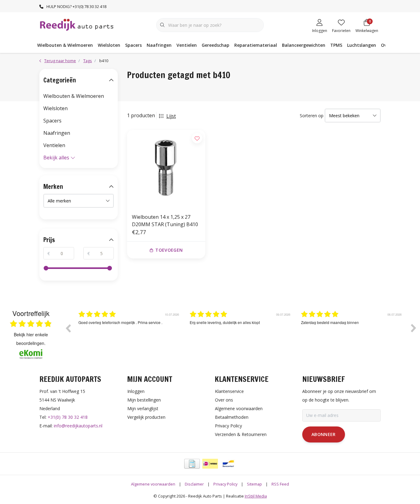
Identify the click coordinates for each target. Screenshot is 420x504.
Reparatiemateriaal (255, 45)
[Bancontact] (228, 464)
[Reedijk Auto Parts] (77, 24)
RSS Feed (280, 484)
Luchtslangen (361, 45)
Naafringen (159, 45)
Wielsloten (109, 45)
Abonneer (323, 434)
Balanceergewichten (303, 45)
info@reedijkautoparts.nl (78, 426)
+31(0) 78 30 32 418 (68, 417)
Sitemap (254, 484)
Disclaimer (194, 484)
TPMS (336, 45)
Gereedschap (215, 45)
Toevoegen (169, 250)
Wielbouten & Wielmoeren (65, 45)
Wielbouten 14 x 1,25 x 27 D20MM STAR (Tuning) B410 (165, 221)
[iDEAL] (210, 464)
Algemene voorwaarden (153, 484)
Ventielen (186, 45)
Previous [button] (68, 328)
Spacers (133, 45)
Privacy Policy (225, 484)
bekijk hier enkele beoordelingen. (31, 338)
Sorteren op (311, 115)
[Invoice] (192, 464)
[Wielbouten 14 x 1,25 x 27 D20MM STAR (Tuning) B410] (166, 169)
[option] (129, 333)
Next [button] (413, 328)
